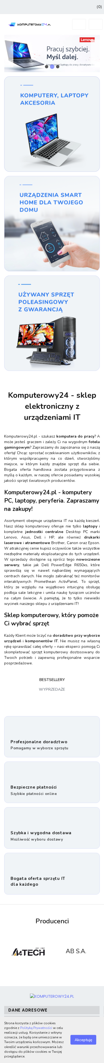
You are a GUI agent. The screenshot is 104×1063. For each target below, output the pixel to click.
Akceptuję (83, 1040)
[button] (52, 1010)
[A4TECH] (28, 951)
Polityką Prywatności (36, 1028)
